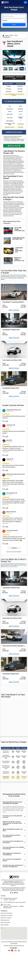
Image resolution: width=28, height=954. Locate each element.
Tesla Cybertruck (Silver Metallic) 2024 (6, 767)
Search (14, 24)
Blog (12, 943)
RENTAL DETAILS (14, 310)
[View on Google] (3, 410)
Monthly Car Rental (12, 941)
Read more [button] (5, 452)
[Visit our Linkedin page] (17, 892)
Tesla (16, 35)
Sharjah (7, 35)
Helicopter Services (22, 941)
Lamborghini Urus (19, 248)
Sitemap (15, 943)
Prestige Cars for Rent (15, 276)
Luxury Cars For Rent (21, 565)
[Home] (3, 35)
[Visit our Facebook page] (10, 892)
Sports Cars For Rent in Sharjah (10, 566)
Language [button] (13, 948)
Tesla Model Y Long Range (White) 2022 (5, 757)
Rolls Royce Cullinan (17, 258)
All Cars (6, 941)
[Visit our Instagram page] (12, 892)
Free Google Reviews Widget (14, 551)
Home (2, 941)
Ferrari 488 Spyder (17, 228)
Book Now (14, 146)
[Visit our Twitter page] (15, 892)
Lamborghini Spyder (18, 237)
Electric (11, 35)
